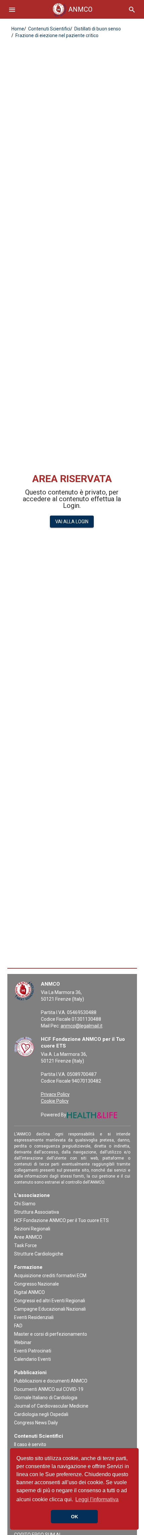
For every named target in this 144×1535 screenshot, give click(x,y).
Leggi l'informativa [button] (97, 1499)
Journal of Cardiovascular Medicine (51, 1406)
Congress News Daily (36, 1422)
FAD (18, 1325)
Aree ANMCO (28, 1237)
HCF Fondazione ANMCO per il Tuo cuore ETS (61, 1220)
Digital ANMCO (29, 1292)
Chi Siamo (24, 1203)
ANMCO (74, 9)
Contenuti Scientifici (48, 28)
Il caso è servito (30, 1444)
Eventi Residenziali (34, 1317)
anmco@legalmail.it (81, 1025)
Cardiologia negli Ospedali (41, 1414)
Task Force (25, 1245)
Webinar (22, 1342)
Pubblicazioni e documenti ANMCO (50, 1381)
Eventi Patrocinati (32, 1350)
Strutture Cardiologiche (38, 1253)
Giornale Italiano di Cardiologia (45, 1397)
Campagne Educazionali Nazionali (50, 1309)
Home (17, 28)
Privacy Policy (55, 1094)
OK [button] (74, 1516)
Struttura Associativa (36, 1212)
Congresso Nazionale (36, 1284)
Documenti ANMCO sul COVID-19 (48, 1389)
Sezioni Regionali (32, 1228)
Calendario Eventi (32, 1359)
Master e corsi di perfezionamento (50, 1334)
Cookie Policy (55, 1101)
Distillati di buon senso (97, 28)
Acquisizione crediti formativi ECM (50, 1275)
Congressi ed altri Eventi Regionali (49, 1300)
